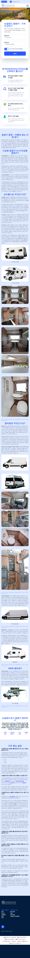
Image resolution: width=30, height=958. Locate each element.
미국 (2, 917)
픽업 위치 (6, 35)
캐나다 (3, 913)
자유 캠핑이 (12, 796)
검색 (15, 53)
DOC (15, 803)
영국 (2, 916)
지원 (11, 913)
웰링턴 (26, 732)
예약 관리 (4, 1)
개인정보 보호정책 (14, 916)
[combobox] (15, 38)
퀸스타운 (12, 782)
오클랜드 (7, 781)
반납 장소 (6, 42)
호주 (2, 911)
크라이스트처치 (20, 781)
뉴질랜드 (3, 914)
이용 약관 (12, 914)
